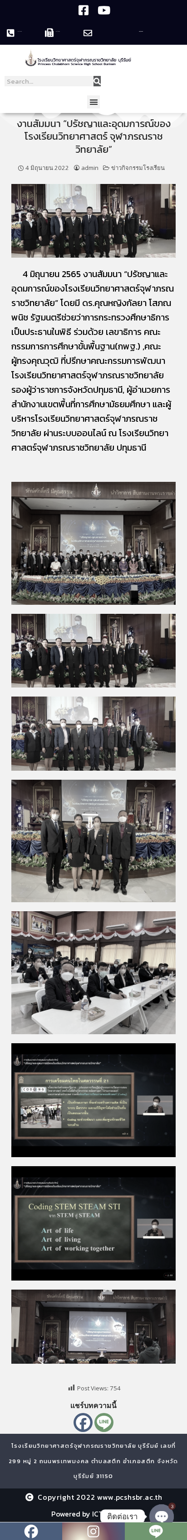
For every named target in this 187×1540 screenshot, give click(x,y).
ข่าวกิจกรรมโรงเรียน (138, 168)
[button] (93, 101)
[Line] (103, 1422)
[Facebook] (83, 1422)
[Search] (97, 81)
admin (89, 168)
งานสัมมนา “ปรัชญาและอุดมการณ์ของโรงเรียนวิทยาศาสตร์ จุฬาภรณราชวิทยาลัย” (94, 136)
